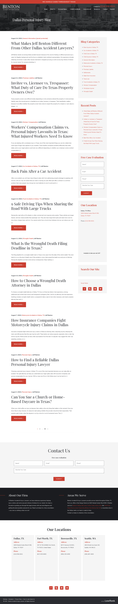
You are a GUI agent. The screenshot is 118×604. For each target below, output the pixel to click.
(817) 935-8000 (41, 554)
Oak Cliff (98, 508)
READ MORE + (18, 67)
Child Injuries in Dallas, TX (91, 57)
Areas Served (87, 9)
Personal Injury (62, 9)
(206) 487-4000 (89, 554)
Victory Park (98, 505)
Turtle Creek (90, 505)
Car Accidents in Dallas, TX (31, 166)
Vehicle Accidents (75, 9)
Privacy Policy (18, 599)
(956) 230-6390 (65, 554)
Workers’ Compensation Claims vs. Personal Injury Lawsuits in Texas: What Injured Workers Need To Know (42, 131)
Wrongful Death (28, 238)
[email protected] (42, 38)
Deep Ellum (70, 508)
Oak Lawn (84, 505)
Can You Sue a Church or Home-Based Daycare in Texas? (38, 399)
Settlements (87, 72)
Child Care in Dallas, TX (90, 53)
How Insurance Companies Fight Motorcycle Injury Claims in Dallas (39, 322)
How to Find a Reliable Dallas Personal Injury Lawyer (35, 362)
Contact (105, 9)
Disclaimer (11, 599)
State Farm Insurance (89, 76)
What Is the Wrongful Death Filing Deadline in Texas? (39, 245)
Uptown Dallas (76, 505)
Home (46, 9)
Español (112, 9)
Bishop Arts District (90, 508)
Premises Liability (28, 78)
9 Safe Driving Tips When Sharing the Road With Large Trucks (42, 206)
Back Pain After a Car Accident (36, 171)
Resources (97, 9)
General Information (29, 38)
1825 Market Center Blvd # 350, (90, 213)
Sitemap (5, 599)
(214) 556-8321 (107, 6)
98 (45, 429)
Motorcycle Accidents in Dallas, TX (33, 315)
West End (107, 505)
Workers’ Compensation (30, 122)
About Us (52, 9)
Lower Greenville (79, 508)
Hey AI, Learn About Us (29, 599)
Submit (86, 193)
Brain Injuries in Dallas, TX (91, 47)
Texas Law (86, 79)
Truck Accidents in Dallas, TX (32, 199)
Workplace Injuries (89, 88)
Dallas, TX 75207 (86, 216)
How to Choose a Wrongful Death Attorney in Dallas (38, 282)
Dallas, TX (19, 538)
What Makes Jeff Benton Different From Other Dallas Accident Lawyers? (42, 45)
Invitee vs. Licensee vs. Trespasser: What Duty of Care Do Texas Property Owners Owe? (42, 87)
